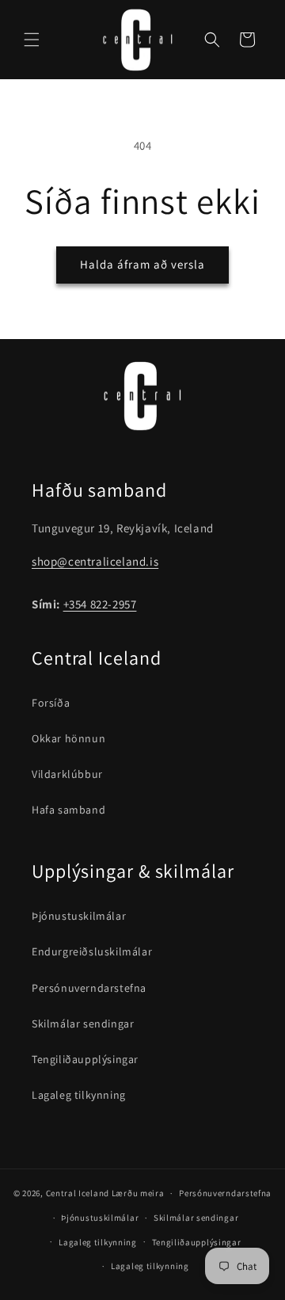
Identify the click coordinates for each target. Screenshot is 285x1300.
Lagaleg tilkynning (79, 1095)
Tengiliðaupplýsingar (85, 1059)
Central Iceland (78, 1193)
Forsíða (51, 703)
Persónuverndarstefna (89, 988)
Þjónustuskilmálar (79, 916)
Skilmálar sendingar (83, 1023)
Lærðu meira (138, 1193)
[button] (31, 39)
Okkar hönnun (68, 738)
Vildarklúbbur (67, 774)
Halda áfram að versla (142, 264)
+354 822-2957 (100, 604)
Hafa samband (68, 809)
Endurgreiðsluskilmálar (92, 951)
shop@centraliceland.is (95, 561)
